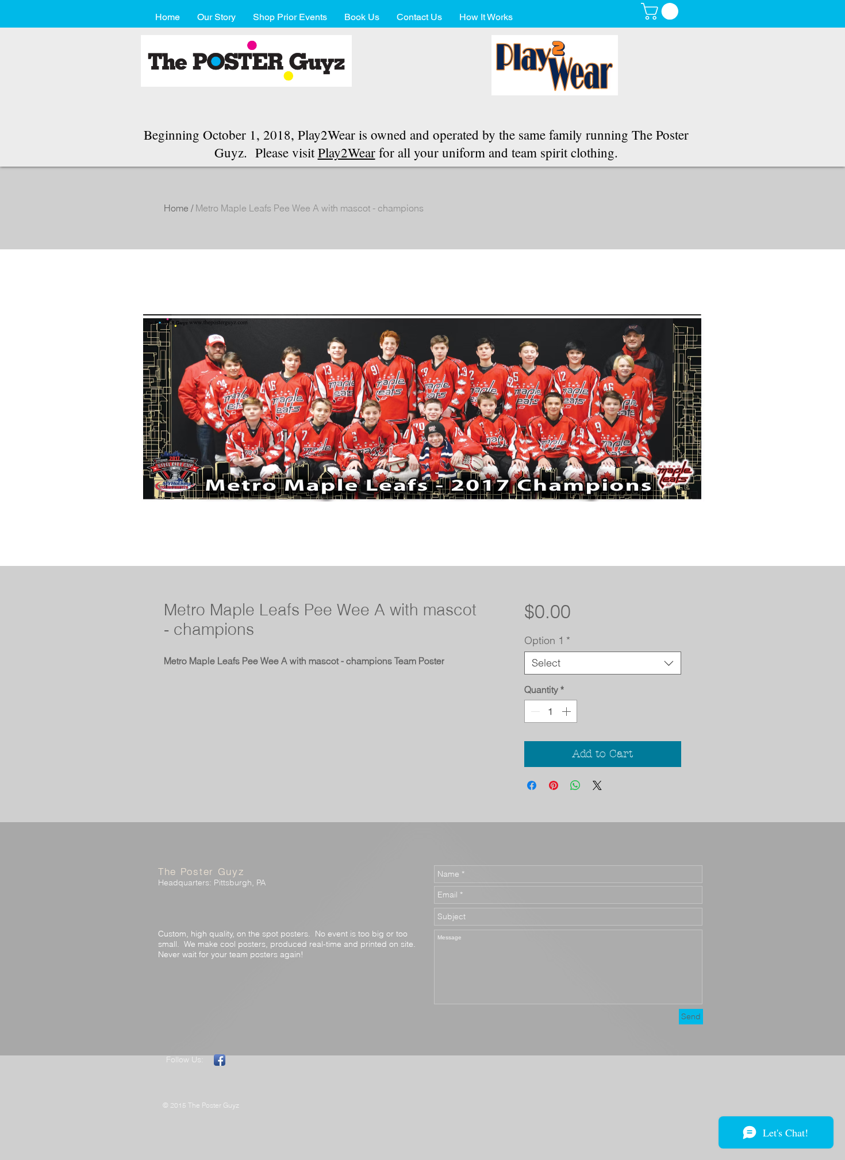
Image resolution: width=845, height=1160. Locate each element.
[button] (661, 11)
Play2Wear (346, 152)
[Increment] (567, 711)
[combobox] (602, 663)
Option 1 (547, 640)
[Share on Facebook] (532, 785)
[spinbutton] (550, 711)
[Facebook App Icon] (219, 1060)
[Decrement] (534, 711)
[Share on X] (597, 785)
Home (176, 208)
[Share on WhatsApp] (575, 785)
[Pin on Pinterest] (553, 785)
